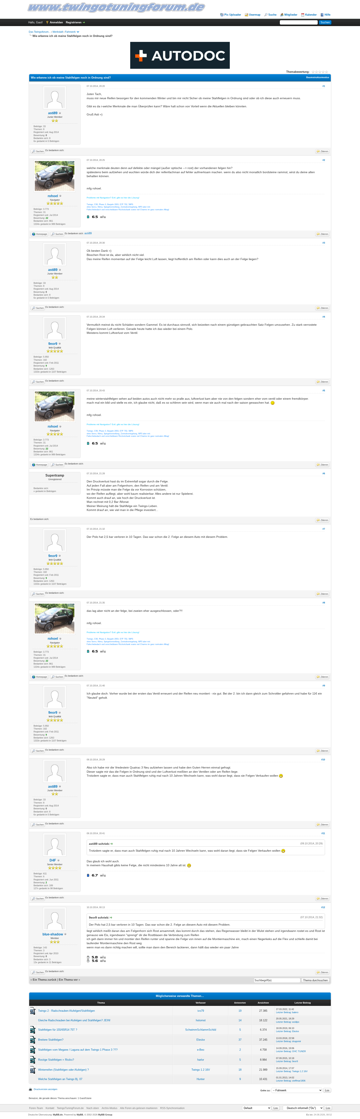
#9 (323, 685)
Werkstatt (57, 31)
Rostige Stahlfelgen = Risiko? (56, 1059)
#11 (323, 833)
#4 (323, 316)
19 (240, 1010)
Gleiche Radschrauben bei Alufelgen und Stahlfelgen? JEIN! (74, 1020)
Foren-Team (36, 1108)
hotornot (201, 1020)
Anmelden (56, 22)
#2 (323, 160)
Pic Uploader (232, 14)
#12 (323, 907)
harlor (200, 1059)
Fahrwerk (70, 31)
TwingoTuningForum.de (70, 1108)
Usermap (254, 14)
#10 (323, 759)
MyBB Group (105, 1114)
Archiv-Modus (109, 1108)
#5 (323, 390)
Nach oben (92, 1108)
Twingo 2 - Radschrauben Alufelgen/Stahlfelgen (66, 1010)
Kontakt (50, 1108)
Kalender (311, 14)
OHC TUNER (299, 1051)
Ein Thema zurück (44, 979)
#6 (323, 473)
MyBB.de (58, 1114)
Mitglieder (290, 14)
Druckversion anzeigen (45, 1089)
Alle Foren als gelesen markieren (139, 1108)
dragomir (296, 1041)
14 (240, 1020)
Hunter (201, 1079)
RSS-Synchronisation (172, 1108)
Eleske (295, 1031)
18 (240, 1069)
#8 (323, 602)
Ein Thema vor (68, 979)
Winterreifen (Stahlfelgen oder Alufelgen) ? (63, 1069)
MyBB (80, 1114)
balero (295, 1012)
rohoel (53, 196)
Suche (272, 14)
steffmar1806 (298, 1080)
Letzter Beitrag (283, 1012)
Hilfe (327, 14)
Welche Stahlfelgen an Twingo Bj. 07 (60, 1079)
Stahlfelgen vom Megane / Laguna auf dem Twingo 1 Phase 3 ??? (78, 1049)
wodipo (295, 1022)
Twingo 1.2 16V (200, 1069)
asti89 (53, 113)
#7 (323, 529)
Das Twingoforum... (39, 31)
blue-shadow (52, 934)
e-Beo (200, 1049)
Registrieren (73, 22)
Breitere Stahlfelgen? (50, 1039)
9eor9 (52, 343)
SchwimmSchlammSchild (200, 1029)
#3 (323, 243)
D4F (53, 860)
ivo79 (201, 1010)
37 (240, 1039)
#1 (323, 86)
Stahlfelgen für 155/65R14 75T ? (57, 1029)
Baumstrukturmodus (317, 77)
